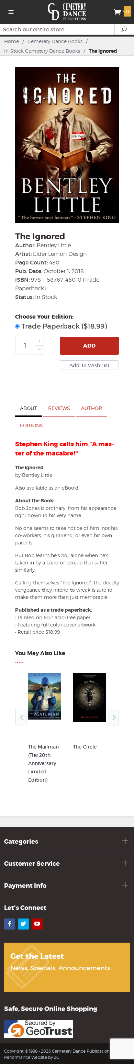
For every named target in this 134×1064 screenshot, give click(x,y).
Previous (20, 717)
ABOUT (28, 408)
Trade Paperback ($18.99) (63, 326)
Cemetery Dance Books (54, 41)
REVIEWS (59, 408)
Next (113, 717)
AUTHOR (91, 408)
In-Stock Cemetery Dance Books (42, 51)
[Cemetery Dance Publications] (67, 11)
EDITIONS (31, 425)
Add (89, 345)
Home (11, 41)
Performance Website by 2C (31, 1057)
